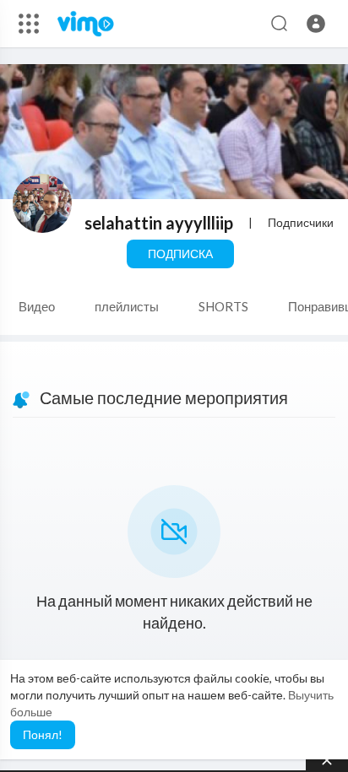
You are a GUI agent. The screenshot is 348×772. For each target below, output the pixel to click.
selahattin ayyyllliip (158, 223)
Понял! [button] (43, 734)
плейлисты (127, 306)
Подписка (180, 253)
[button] (316, 23)
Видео (37, 306)
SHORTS (223, 306)
